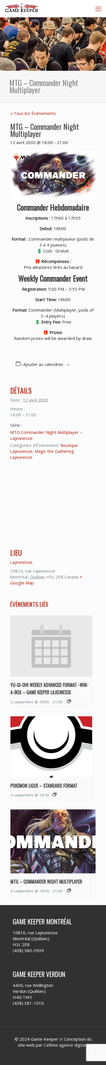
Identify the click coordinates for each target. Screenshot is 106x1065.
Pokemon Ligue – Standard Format (43, 785)
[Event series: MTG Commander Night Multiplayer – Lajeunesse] (69, 890)
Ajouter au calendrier (43, 364)
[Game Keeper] (22, 8)
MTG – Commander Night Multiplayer (46, 881)
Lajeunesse (21, 562)
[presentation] (51, 646)
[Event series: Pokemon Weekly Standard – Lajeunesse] (55, 794)
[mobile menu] (98, 8)
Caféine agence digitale (66, 1045)
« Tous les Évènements (33, 113)
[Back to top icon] (94, 1053)
